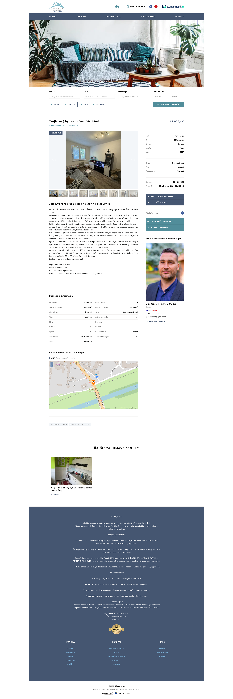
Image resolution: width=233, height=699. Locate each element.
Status (51, 317)
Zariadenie (53, 336)
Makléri (162, 648)
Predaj (56, 104)
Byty (116, 652)
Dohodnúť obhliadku (161, 221)
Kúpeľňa (98, 322)
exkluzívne (56, 133)
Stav (97, 312)
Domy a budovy (116, 648)
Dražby (70, 664)
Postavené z (100, 331)
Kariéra (53, 17)
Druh (86, 91)
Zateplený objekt (102, 336)
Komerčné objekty (116, 656)
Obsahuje (122, 91)
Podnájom (100, 104)
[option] (116, 53)
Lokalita (53, 91)
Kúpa (86, 104)
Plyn (51, 322)
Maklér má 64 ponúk (158, 322)
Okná (51, 341)
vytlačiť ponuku (159, 202)
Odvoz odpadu (101, 317)
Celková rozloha (55, 307)
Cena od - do (158, 91)
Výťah (51, 331)
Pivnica (98, 326)
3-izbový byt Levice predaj (80, 424)
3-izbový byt (73, 125)
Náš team (81, 17)
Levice (64, 424)
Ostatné (116, 664)
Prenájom (71, 104)
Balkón (52, 326)
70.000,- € (55, 494)
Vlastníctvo (53, 312)
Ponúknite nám (113, 17)
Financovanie (148, 17)
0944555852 (153, 313)
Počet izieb (100, 302)
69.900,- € (177, 121)
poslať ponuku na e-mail (162, 196)
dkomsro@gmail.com (157, 316)
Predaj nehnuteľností (57, 125)
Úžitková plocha (101, 307)
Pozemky (116, 660)
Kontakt (179, 17)
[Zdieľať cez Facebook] (182, 213)
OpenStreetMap (122, 408)
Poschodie (53, 302)
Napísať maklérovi (159, 228)
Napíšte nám (162, 652)
